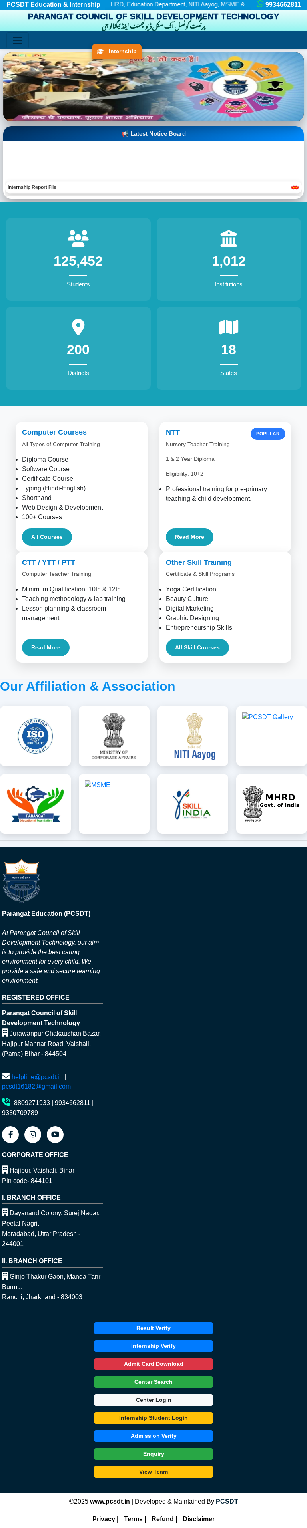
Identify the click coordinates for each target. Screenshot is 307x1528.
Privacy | (105, 1519)
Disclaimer (199, 1519)
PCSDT (227, 1501)
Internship (122, 51)
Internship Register (29, 188)
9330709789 (20, 1112)
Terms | (135, 1519)
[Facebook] (10, 1134)
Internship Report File (32, 173)
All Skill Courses (197, 647)
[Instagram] (32, 1134)
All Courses (47, 537)
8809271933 (32, 1102)
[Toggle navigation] (17, 40)
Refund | (164, 1519)
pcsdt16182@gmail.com (36, 1086)
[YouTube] (55, 1134)
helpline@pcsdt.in (37, 1077)
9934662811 (283, 4)
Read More (189, 537)
